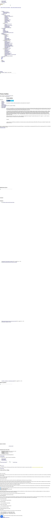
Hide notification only (6, 517)
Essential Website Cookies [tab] (3, 478)
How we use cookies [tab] (2, 473)
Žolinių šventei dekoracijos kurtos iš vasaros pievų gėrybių (9, 321)
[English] (0, 4)
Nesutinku (2, 468)
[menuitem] (26, 12)
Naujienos (1, 71)
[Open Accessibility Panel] (1, 516)
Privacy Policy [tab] (2, 514)
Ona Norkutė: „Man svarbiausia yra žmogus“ (7, 261)
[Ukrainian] (2, 4)
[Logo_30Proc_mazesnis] (5, 7)
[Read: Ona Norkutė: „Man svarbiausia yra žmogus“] (26, 202)
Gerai (0, 468)
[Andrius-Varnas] (8, 73)
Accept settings (2, 517)
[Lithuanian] (1, 4)
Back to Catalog (2, 96)
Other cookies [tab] (2, 509)
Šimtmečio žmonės (8, 95)
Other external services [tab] (3, 495)
